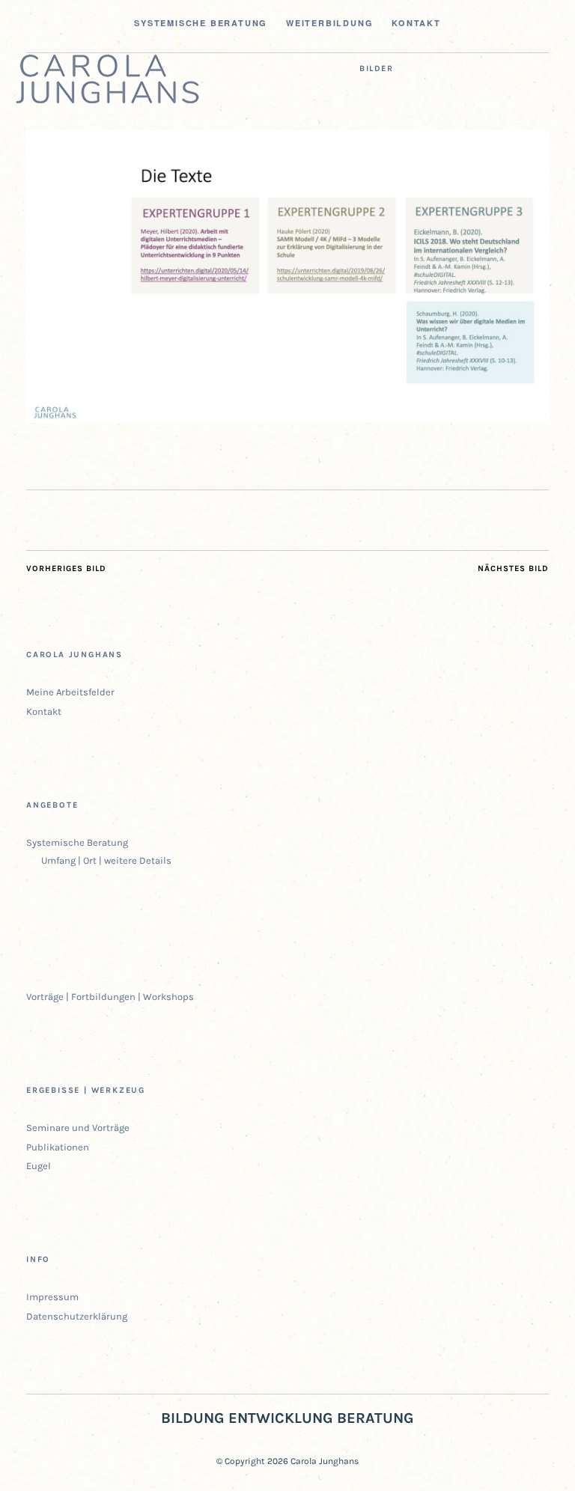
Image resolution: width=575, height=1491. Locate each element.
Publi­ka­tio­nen (57, 1147)
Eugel (38, 1165)
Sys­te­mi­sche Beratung (200, 22)
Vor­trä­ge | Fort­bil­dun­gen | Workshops (110, 996)
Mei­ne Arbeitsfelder (70, 692)
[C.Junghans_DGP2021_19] (287, 419)
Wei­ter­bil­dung (329, 22)
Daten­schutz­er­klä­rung (76, 1316)
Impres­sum (52, 1296)
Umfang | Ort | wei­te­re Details (106, 860)
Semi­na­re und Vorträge (78, 1127)
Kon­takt (416, 22)
